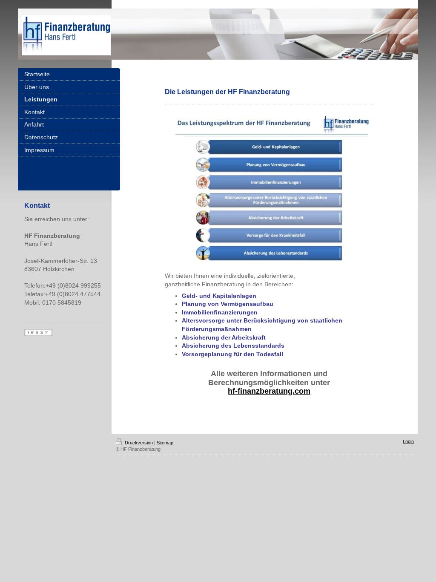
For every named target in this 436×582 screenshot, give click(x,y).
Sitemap (165, 442)
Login (408, 441)
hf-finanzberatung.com (269, 391)
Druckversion (138, 442)
